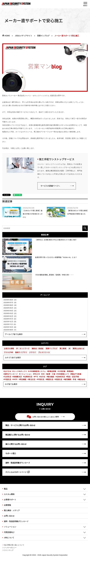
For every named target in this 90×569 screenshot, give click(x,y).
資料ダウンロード (11, 374)
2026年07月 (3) (10, 302)
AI (69, 348)
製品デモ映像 (76, 374)
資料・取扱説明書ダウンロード (16, 521)
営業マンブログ (51, 348)
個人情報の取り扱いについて (14, 545)
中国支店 (8, 379)
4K (43, 374)
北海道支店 (61, 377)
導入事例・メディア (12, 510)
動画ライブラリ (21, 352)
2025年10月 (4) (10, 327)
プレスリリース (44, 352)
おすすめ (8, 371)
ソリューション (26, 374)
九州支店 (8, 377)
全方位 (42, 377)
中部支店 (41, 379)
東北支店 (32, 379)
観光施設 (51, 377)
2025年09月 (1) (10, 330)
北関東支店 (28, 377)
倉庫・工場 (51, 374)
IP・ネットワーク (23, 348)
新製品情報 (52, 371)
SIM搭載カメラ (63, 374)
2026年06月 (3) (10, 305)
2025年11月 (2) (10, 324)
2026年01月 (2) (10, 319)
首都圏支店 (18, 377)
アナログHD (8, 352)
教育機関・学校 (70, 379)
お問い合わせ (9, 516)
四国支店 (59, 379)
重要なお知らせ (78, 348)
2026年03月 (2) (10, 313)
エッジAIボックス (20, 371)
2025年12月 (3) (10, 321)
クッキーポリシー (10, 547)
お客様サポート (10, 499)
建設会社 (82, 379)
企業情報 (7, 505)
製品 (5, 489)
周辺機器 (23, 379)
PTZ (36, 377)
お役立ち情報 (9, 348)
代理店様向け (9, 532)
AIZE (15, 379)
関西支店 (50, 379)
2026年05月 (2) (10, 308)
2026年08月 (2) (10, 300)
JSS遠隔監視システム (37, 371)
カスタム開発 (9, 494)
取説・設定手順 (73, 377)
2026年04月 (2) (10, 311)
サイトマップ (8, 550)
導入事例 (63, 348)
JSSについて (9, 537)
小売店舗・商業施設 (66, 371)
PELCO (37, 374)
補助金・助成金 (37, 348)
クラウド (32, 352)
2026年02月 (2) (10, 316)
